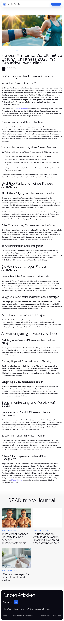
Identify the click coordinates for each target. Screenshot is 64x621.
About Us (43, 615)
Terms (54, 615)
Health (4, 51)
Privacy (49, 615)
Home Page (8, 609)
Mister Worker (17, 480)
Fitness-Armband (21, 109)
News (16, 609)
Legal (59, 615)
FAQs (22, 609)
